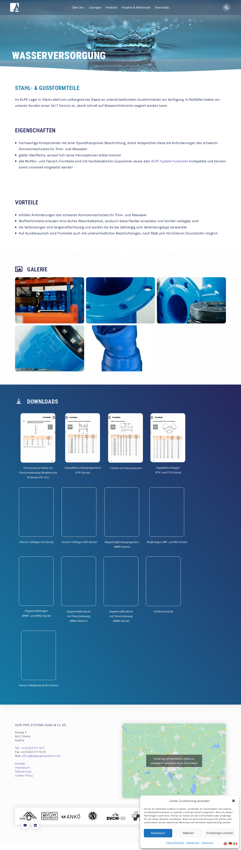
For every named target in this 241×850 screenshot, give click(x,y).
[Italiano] (235, 843)
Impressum (207, 842)
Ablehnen (188, 833)
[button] (233, 801)
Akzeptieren (158, 833)
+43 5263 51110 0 (32, 748)
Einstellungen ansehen (219, 833)
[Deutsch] (230, 843)
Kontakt (20, 763)
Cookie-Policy (24, 775)
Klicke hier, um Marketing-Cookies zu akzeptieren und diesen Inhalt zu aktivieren (174, 761)
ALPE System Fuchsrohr (169, 161)
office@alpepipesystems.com (41, 756)
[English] (225, 843)
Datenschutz (192, 842)
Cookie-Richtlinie (175, 842)
